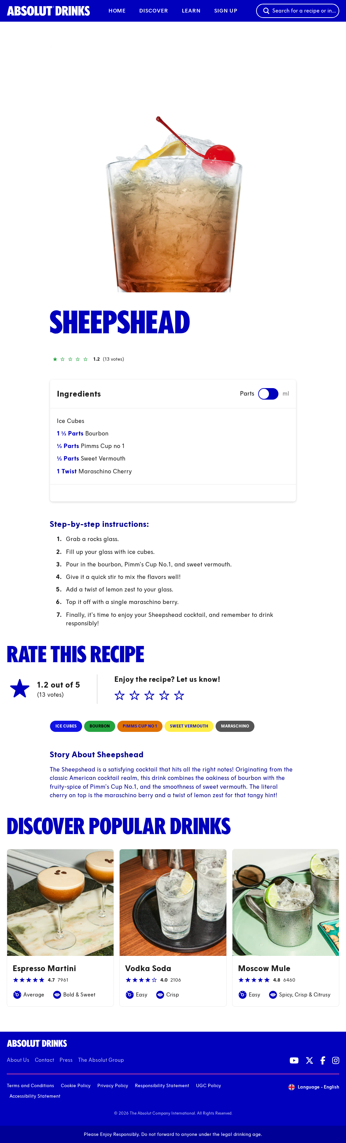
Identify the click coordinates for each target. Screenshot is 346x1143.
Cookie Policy (76, 1086)
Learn (191, 10)
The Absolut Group (101, 1060)
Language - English (318, 1087)
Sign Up (226, 10)
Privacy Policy (112, 1086)
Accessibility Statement (34, 1096)
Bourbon (96, 433)
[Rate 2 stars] (133, 695)
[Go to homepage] (48, 11)
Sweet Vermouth (103, 458)
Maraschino (235, 726)
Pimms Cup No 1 (140, 726)
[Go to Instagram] (335, 1060)
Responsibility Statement (162, 1086)
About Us (18, 1060)
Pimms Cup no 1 (103, 446)
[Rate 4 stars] (163, 695)
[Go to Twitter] (309, 1060)
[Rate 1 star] (119, 695)
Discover (153, 10)
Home (117, 10)
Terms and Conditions (30, 1086)
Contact (44, 1060)
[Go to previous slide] (54, 169)
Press (66, 1060)
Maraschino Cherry (105, 471)
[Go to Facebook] (322, 1060)
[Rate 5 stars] (178, 695)
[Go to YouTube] (294, 1060)
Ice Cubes (70, 421)
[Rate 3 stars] (148, 695)
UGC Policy (208, 1086)
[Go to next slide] (292, 169)
